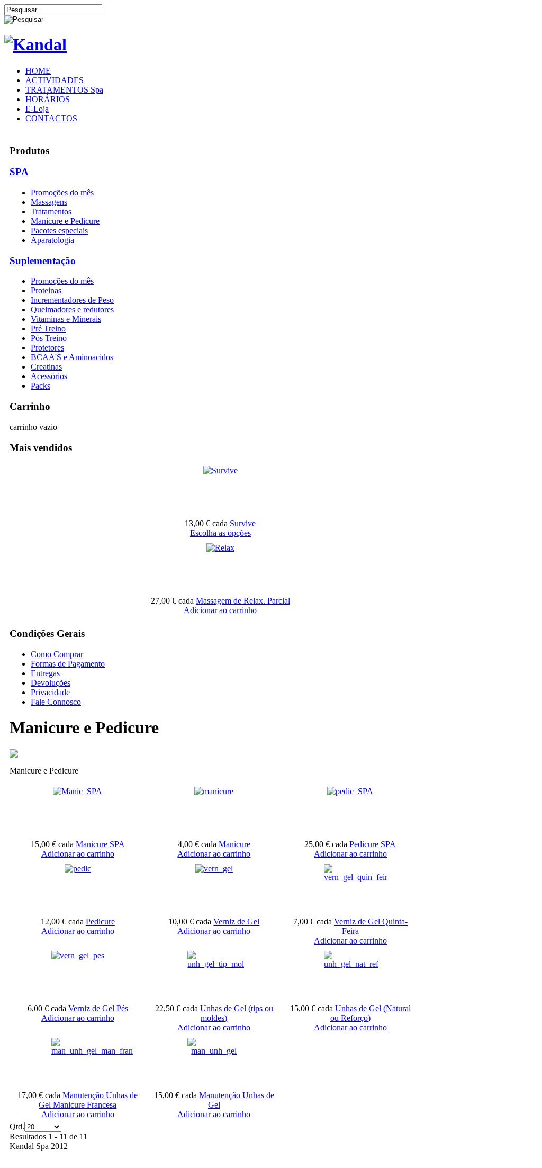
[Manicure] (213, 791)
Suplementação (43, 260)
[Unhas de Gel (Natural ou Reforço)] (351, 963)
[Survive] (220, 470)
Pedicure (100, 921)
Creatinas (46, 366)
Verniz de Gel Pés (98, 1008)
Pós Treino (49, 338)
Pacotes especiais (59, 230)
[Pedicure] (78, 868)
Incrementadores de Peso (72, 299)
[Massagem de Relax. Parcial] (220, 547)
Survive (243, 523)
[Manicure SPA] (77, 791)
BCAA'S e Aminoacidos (72, 357)
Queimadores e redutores (72, 309)
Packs (40, 385)
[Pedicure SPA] (350, 791)
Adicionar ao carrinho (220, 610)
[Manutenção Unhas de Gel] (213, 1050)
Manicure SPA (100, 844)
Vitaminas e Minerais (66, 319)
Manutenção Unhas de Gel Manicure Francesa (88, 1100)
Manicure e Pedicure (65, 221)
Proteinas (46, 290)
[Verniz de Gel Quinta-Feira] (355, 877)
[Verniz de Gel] (214, 868)
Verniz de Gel (236, 921)
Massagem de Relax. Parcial (243, 600)
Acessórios (49, 376)
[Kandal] (35, 44)
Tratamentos (51, 211)
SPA (19, 171)
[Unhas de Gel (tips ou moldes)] (215, 963)
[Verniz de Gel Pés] (77, 955)
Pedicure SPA (372, 844)
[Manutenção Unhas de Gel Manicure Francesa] (92, 1050)
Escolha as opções (220, 532)
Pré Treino (48, 328)
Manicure (234, 844)
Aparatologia (52, 240)
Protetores (47, 347)
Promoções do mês (62, 192)
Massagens (49, 201)
